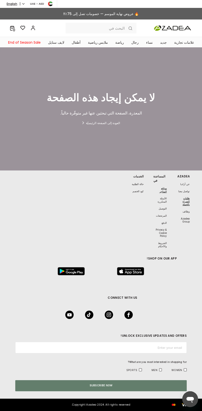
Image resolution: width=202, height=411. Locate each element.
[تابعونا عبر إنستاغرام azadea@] (110, 314)
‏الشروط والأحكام (162, 245)
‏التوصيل (163, 208)
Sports (131, 370)
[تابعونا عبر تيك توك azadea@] (91, 314)
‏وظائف (186, 211)
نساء (149, 42)
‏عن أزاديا (185, 184)
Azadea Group (185, 220)
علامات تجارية (184, 42)
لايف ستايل (56, 42)
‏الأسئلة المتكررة (162, 200)
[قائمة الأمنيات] (22, 28)
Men (154, 370)
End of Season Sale (24, 42)
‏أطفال (76, 42)
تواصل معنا (184, 191)
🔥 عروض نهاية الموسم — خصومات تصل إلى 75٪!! (101, 13)
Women (176, 370)
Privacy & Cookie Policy (161, 232)
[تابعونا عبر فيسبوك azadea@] (130, 314)
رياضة (119, 42)
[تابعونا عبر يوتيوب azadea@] (71, 314)
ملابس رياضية (98, 42)
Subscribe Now (101, 385)
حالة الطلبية (138, 184)
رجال (135, 42)
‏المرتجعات (161, 215)
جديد (163, 42)
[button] (12, 28)
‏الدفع (164, 222)
